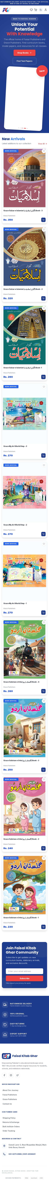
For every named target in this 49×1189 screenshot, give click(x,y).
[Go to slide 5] (27, 128)
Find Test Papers (24, 61)
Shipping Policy (9, 1118)
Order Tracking (9, 1131)
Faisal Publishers (10, 1095)
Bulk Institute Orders (11, 1126)
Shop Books (23, 53)
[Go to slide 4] (24, 128)
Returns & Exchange (11, 1122)
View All (41, 144)
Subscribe (24, 978)
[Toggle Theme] (41, 10)
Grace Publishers (10, 1099)
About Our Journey (10, 1090)
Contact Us (7, 1104)
